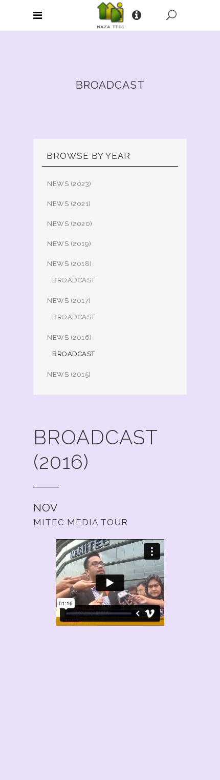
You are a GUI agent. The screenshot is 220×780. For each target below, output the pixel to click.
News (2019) (69, 244)
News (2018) (69, 264)
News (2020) (70, 224)
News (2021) (69, 204)
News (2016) (69, 337)
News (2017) (69, 300)
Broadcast (73, 280)
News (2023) (69, 184)
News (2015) (69, 374)
